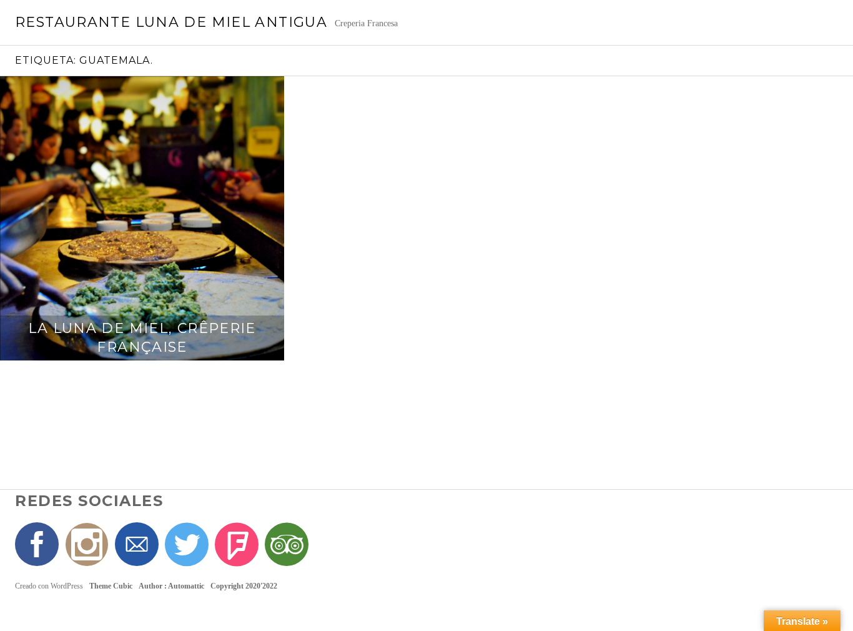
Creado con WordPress (49, 586)
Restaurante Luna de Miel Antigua (171, 22)
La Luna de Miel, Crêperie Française (141, 337)
